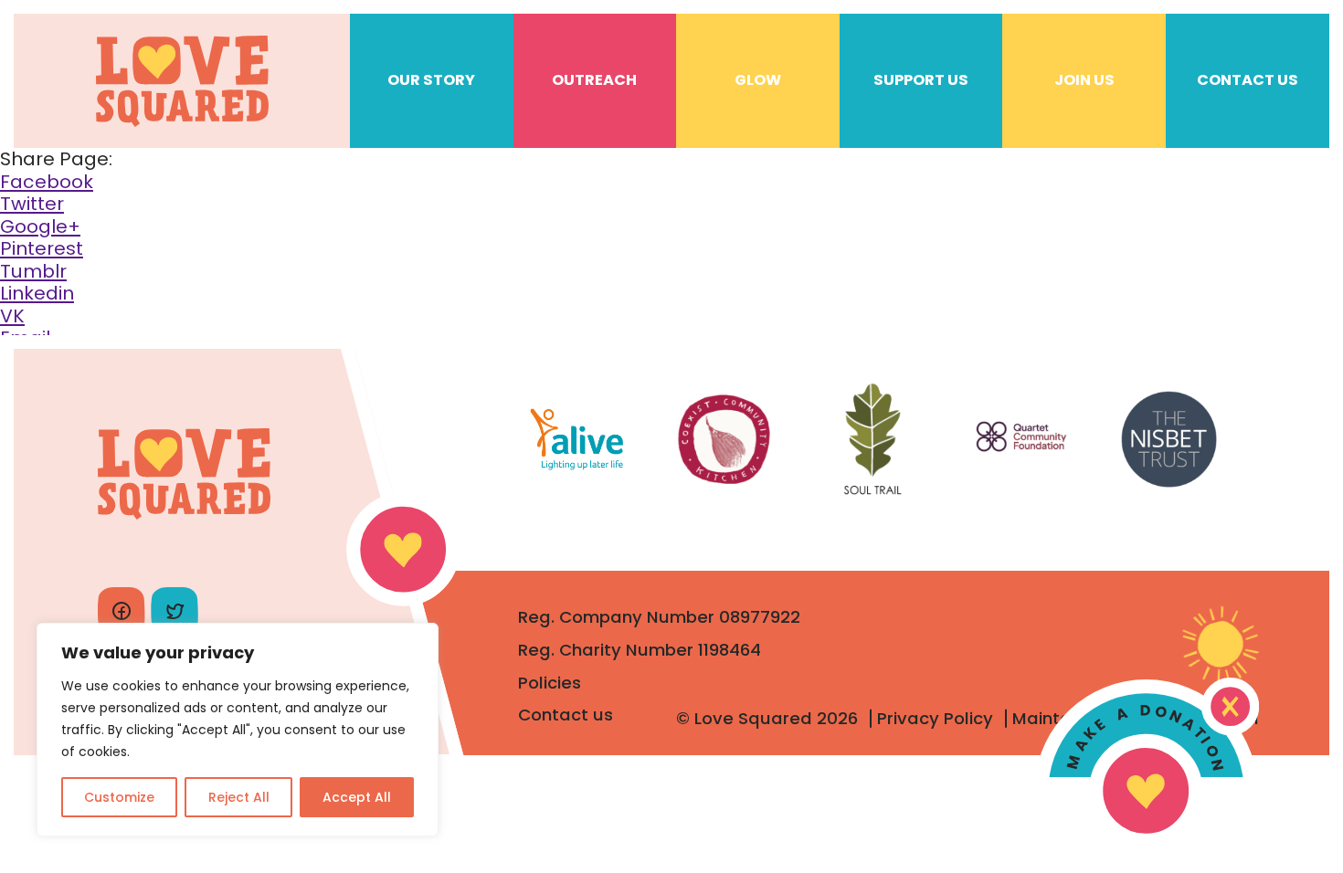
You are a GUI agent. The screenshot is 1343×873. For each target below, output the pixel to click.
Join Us (1084, 79)
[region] (238, 729)
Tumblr (33, 271)
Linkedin (37, 293)
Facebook (46, 182)
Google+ (40, 226)
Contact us (565, 714)
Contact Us (1247, 79)
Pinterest (41, 248)
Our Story (431, 79)
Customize (119, 797)
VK (12, 316)
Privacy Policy (935, 718)
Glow (758, 79)
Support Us (920, 79)
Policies (549, 682)
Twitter (32, 203)
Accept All (357, 797)
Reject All (239, 797)
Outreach (594, 79)
